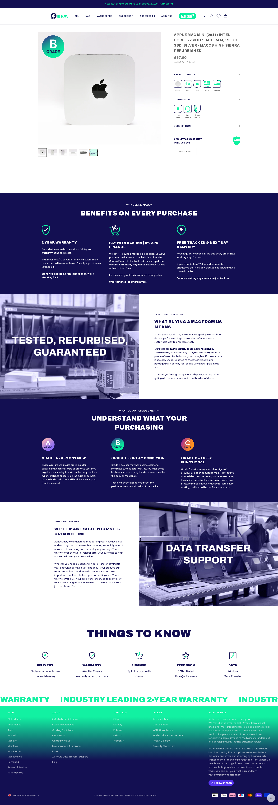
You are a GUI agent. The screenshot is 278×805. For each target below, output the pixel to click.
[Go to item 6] (93, 152)
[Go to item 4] (73, 152)
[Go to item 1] (42, 152)
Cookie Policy (160, 724)
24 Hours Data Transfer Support (70, 756)
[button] (178, 86)
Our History (58, 735)
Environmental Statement (67, 746)
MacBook (13, 746)
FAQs (116, 719)
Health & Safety (162, 740)
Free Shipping (188, 62)
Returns (117, 730)
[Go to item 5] (83, 152)
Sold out (185, 151)
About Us (166, 16)
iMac (87, 16)
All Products (14, 719)
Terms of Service (17, 767)
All (77, 16)
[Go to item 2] (52, 152)
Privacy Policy (160, 719)
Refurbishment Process (65, 719)
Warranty (118, 740)
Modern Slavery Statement (168, 735)
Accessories (147, 16)
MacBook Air (126, 16)
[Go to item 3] (62, 152)
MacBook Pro (104, 16)
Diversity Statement (164, 746)
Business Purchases (63, 724)
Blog (54, 762)
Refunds (118, 735)
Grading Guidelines (62, 730)
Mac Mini (13, 735)
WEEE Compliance (163, 730)
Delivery (117, 724)
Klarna (55, 751)
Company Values (62, 740)
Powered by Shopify (147, 795)
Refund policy (15, 772)
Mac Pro (12, 740)
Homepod (13, 762)
